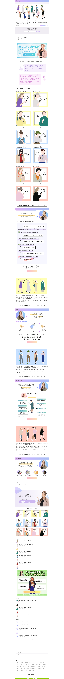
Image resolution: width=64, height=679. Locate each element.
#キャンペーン (38, 666)
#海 (43, 662)
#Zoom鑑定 (33, 666)
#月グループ (32, 664)
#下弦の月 (26, 662)
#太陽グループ (44, 664)
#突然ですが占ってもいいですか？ (32, 668)
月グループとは (20, 38)
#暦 (24, 668)
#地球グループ (38, 664)
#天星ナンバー (19, 666)
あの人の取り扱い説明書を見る (32, 418)
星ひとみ (18, 645)
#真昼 (21, 664)
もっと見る (32, 639)
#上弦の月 (21, 662)
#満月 (17, 662)
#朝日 (17, 664)
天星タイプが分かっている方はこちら (23, 37)
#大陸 (40, 662)
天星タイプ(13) (24, 484)
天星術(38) (18, 484)
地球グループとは (20, 39)
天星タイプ (19, 652)
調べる (38, 31)
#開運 (22, 668)
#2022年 (18, 668)
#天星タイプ (31, 670)
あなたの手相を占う (32, 341)
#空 (33, 662)
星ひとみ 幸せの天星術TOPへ (32, 674)
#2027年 (26, 670)
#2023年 (39, 668)
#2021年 (43, 666)
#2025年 (18, 670)
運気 (18, 654)
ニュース (19, 647)
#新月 (30, 662)
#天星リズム (24, 666)
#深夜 (28, 664)
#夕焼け (25, 664)
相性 (18, 656)
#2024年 (44, 668)
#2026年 (22, 670)
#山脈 (36, 662)
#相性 (28, 666)
